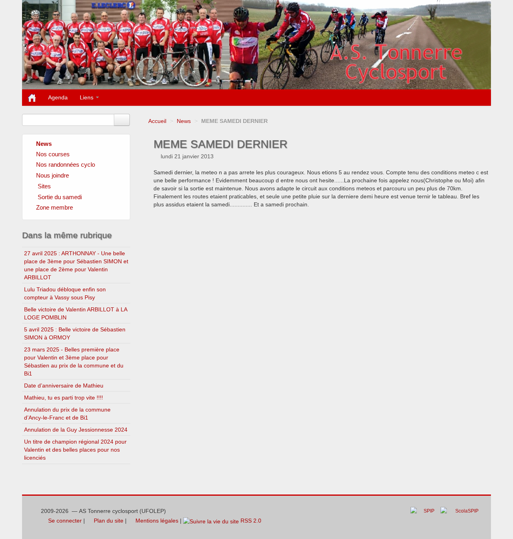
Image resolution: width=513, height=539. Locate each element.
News (184, 121)
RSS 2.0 (250, 520)
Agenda (58, 97)
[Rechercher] (122, 120)
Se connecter (64, 520)
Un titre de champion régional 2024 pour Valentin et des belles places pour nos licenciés (75, 449)
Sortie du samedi (60, 197)
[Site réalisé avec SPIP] (424, 517)
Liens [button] (87, 97)
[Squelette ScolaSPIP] (461, 517)
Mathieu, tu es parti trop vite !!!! (63, 397)
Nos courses (53, 154)
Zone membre (54, 207)
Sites (44, 186)
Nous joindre (52, 175)
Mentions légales (156, 520)
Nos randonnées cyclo (65, 164)
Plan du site (107, 520)
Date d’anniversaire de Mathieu (63, 385)
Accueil (157, 121)
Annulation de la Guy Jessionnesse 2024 (75, 429)
